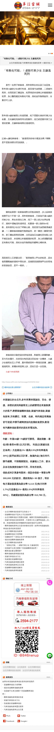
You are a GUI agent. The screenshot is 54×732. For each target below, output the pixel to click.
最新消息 (46, 63)
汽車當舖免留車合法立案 (14, 565)
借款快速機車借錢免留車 (14, 540)
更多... (49, 507)
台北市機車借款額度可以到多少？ (18, 512)
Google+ (24, 721)
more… (49, 578)
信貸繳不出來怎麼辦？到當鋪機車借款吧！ (21, 548)
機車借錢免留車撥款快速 (14, 554)
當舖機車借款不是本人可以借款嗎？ (19, 515)
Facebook (10, 721)
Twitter (23, 716)
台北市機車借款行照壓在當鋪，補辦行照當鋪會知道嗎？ (27, 517)
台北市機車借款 (9, 667)
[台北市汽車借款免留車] (27, 33)
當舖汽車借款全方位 (13, 556)
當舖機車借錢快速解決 (13, 568)
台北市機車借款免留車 (41, 387)
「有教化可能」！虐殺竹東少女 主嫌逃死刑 (21, 58)
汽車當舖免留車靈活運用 (14, 562)
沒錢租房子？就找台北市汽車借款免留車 (20, 537)
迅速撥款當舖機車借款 (13, 559)
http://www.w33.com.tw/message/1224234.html (20, 382)
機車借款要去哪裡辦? (12, 387)
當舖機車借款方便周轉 (13, 534)
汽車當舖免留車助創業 (13, 570)
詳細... (49, 393)
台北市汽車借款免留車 (31, 670)
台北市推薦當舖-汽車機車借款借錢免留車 (25, 63)
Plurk (8, 716)
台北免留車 (21, 667)
